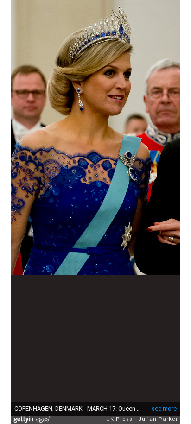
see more (164, 408)
